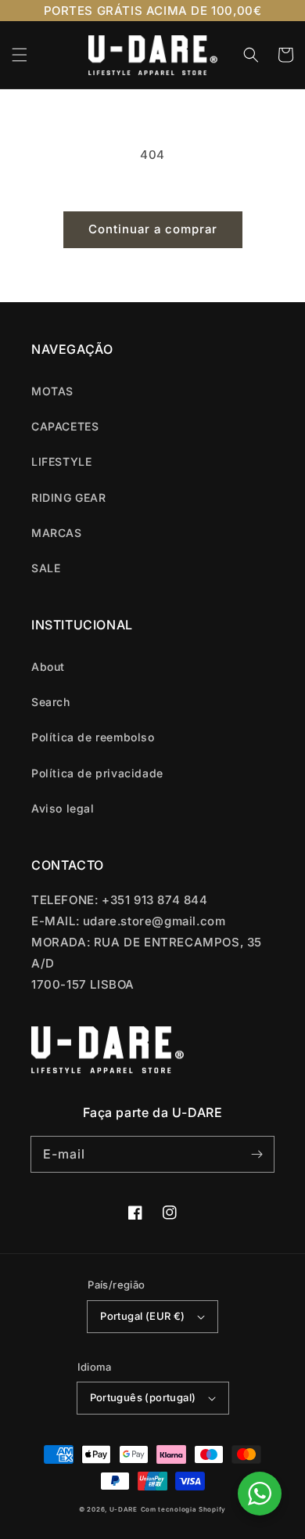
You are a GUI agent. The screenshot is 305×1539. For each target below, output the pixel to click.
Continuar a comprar (152, 229)
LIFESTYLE (61, 461)
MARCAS (56, 532)
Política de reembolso (93, 737)
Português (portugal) (143, 1397)
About (48, 666)
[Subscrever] (256, 1154)
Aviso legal (63, 808)
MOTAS (52, 391)
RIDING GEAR (68, 497)
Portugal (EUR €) (142, 1316)
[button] (19, 55)
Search (50, 701)
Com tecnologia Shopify (183, 1509)
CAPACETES (65, 426)
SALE (45, 568)
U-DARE (123, 1509)
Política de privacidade (97, 773)
